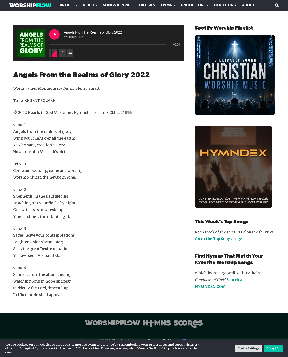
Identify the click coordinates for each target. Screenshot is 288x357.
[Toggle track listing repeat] (70, 53)
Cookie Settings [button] (248, 348)
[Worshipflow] (30, 5)
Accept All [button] (273, 348)
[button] (277, 5)
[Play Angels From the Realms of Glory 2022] (54, 34)
